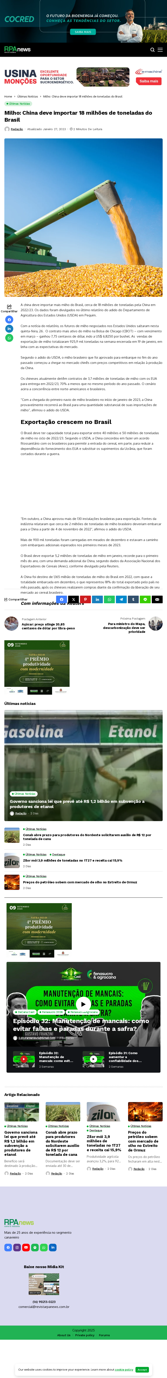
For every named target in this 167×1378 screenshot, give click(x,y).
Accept (142, 1369)
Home (8, 96)
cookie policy (124, 1369)
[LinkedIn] (53, 1286)
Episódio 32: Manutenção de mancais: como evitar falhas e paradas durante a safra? (81, 1063)
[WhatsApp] (44, 1286)
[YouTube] (26, 1286)
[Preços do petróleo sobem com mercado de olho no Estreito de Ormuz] (12, 920)
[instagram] (17, 1286)
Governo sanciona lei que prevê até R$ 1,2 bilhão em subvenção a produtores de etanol (77, 842)
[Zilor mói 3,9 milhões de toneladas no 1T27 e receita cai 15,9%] (12, 898)
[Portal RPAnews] (17, 49)
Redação (17, 129)
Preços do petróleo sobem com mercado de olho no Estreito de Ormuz (80, 921)
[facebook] (8, 1286)
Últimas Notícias (27, 96)
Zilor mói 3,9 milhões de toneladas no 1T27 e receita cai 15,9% (72, 899)
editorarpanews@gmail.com (36, 1076)
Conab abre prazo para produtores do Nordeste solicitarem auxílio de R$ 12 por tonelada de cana (87, 875)
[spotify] (35, 1286)
